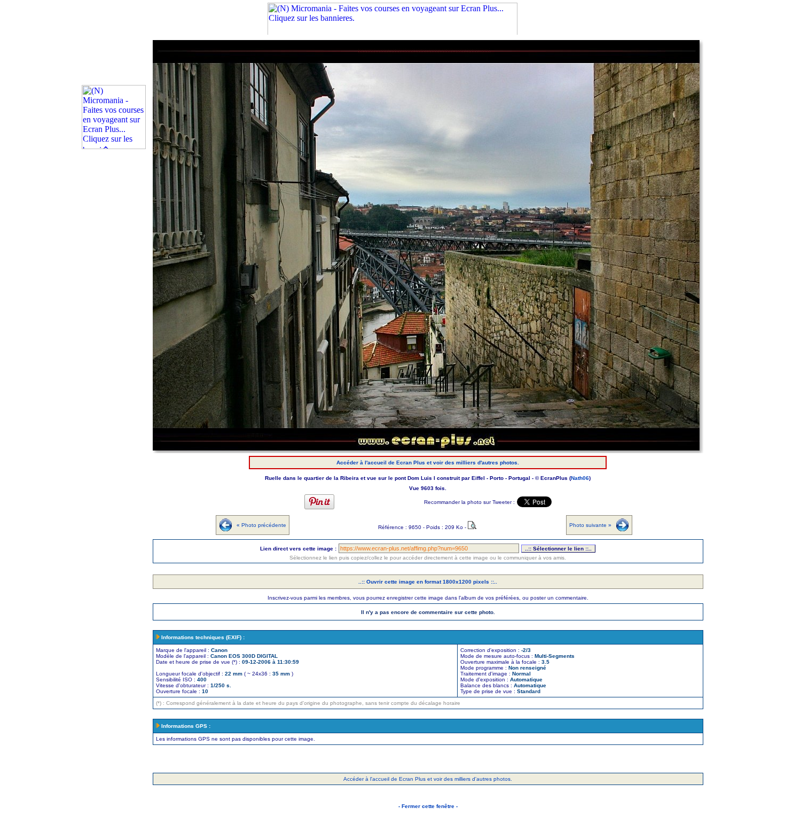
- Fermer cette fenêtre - (428, 806)
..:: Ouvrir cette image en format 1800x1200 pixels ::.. (427, 582)
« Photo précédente (261, 525)
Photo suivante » (590, 525)
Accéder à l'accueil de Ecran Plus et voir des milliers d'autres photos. (427, 462)
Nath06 (580, 478)
